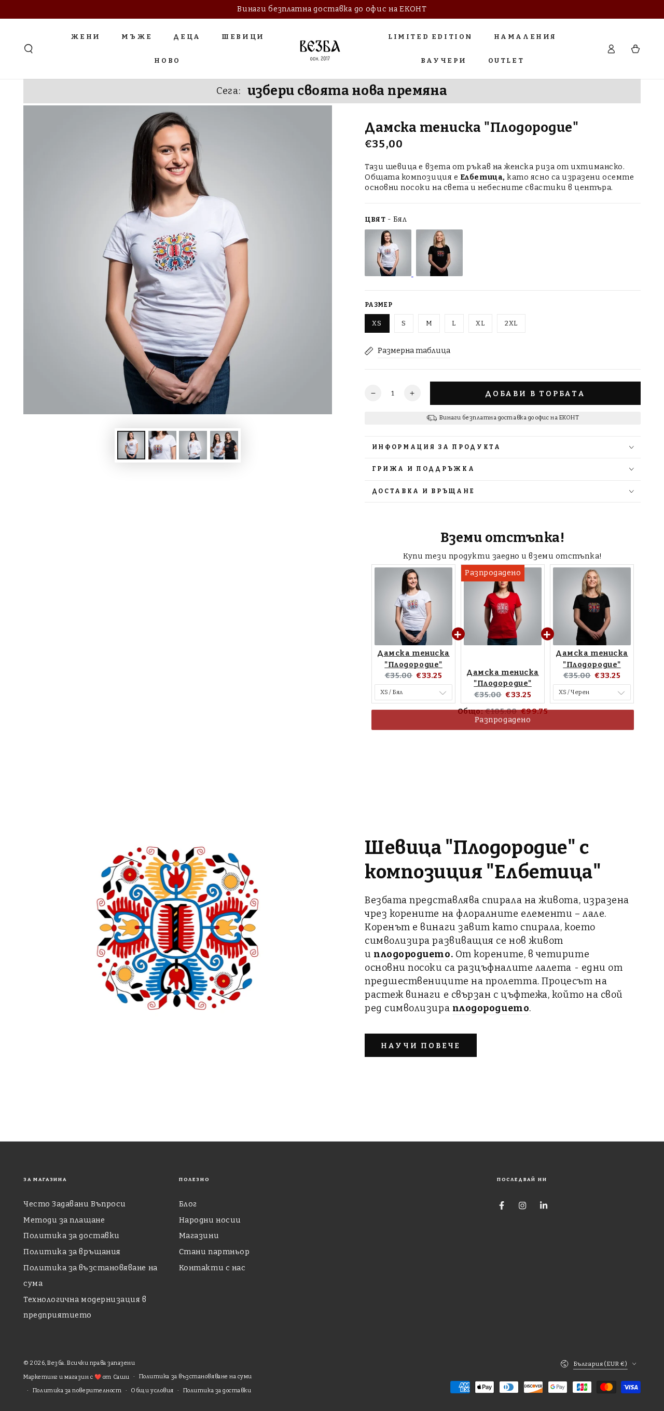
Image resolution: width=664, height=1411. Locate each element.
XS (377, 323)
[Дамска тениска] (389, 273)
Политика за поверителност (77, 1390)
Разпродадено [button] (503, 730)
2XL (511, 323)
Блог (188, 1204)
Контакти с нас (212, 1268)
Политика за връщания (72, 1251)
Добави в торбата (535, 393)
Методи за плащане (64, 1220)
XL (480, 323)
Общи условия (152, 1390)
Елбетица (481, 177)
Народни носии (210, 1220)
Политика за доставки (71, 1235)
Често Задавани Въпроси (74, 1204)
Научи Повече (421, 1045)
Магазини (199, 1235)
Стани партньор (214, 1251)
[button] (29, 48)
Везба (55, 1363)
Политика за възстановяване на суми (195, 1376)
